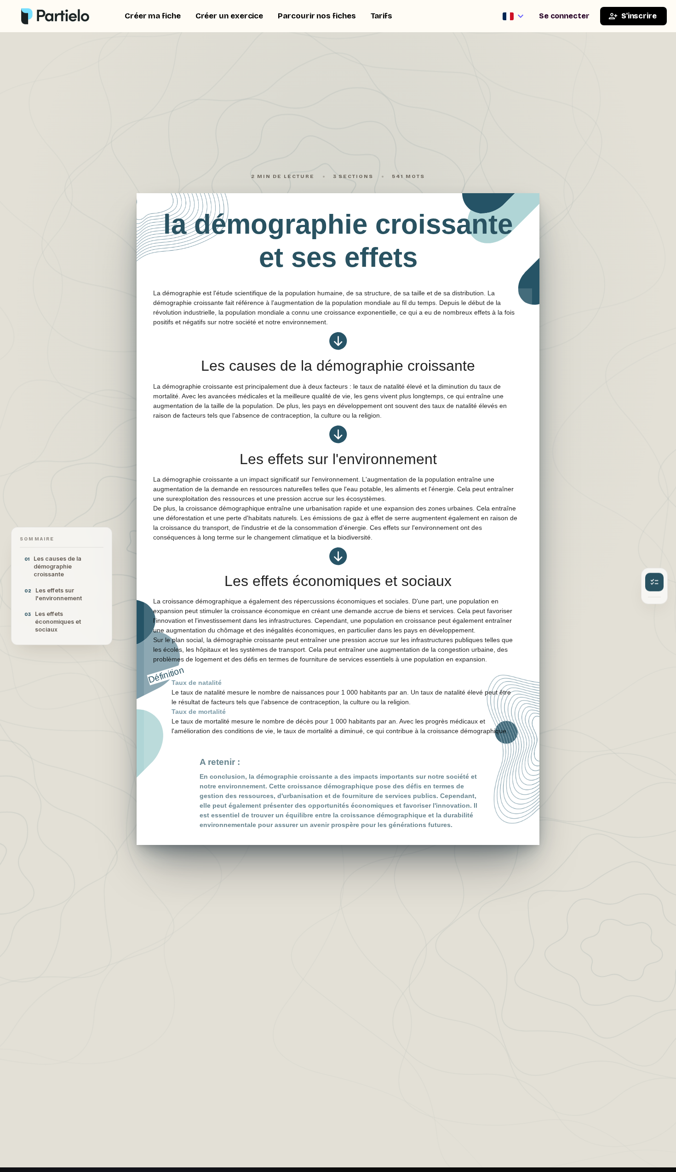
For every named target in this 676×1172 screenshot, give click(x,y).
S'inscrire (639, 15)
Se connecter (564, 15)
